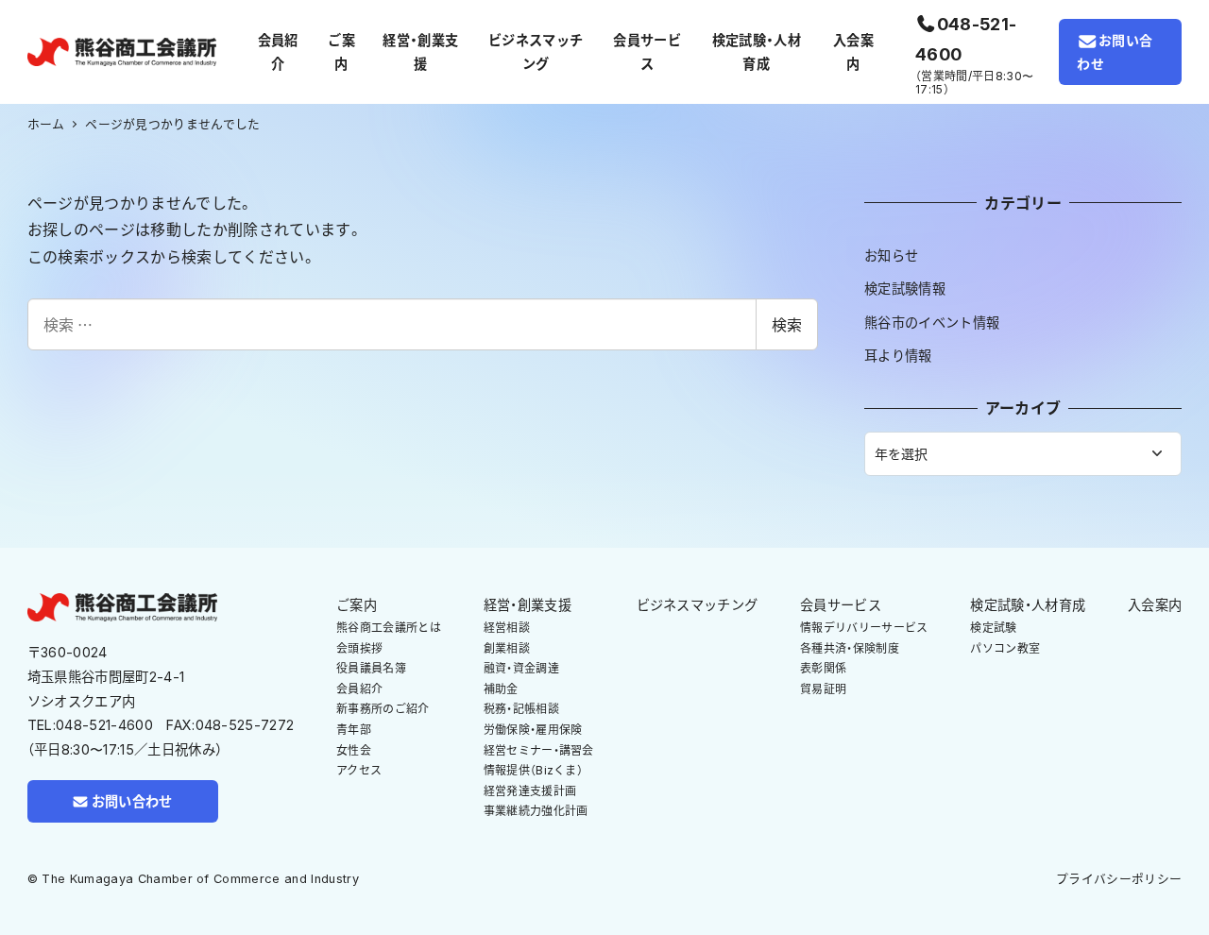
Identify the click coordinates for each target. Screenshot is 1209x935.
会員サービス (840, 605)
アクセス (359, 770)
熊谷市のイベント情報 (931, 322)
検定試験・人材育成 (1027, 605)
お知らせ (891, 255)
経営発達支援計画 (530, 791)
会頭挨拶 (359, 648)
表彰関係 (823, 668)
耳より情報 (898, 356)
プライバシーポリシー (1119, 879)
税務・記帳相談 (521, 709)
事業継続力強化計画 (536, 811)
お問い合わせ (1114, 52)
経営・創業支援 (527, 605)
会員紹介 (359, 689)
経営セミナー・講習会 (539, 750)
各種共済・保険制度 (849, 648)
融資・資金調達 (521, 668)
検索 (787, 324)
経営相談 (507, 627)
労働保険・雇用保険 (533, 729)
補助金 (501, 689)
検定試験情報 (904, 288)
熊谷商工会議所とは (388, 627)
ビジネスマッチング (697, 605)
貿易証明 (823, 689)
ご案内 (356, 605)
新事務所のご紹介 (383, 709)
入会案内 (1155, 605)
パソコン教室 (1005, 648)
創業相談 (507, 648)
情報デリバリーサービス (864, 627)
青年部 (353, 729)
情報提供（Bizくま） (534, 770)
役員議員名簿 (371, 668)
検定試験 (993, 627)
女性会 (353, 750)
